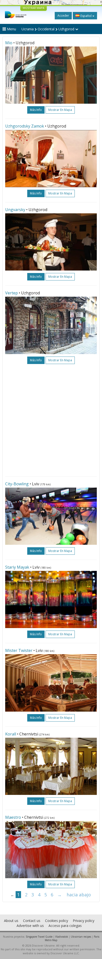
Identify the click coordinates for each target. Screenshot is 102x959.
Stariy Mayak (17, 567)
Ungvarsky (15, 209)
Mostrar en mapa (60, 110)
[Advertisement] (51, 420)
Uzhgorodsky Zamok (24, 126)
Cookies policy (56, 920)
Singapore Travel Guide (39, 936)
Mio (8, 43)
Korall (10, 734)
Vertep (11, 293)
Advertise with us (30, 925)
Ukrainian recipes (81, 936)
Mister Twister (18, 650)
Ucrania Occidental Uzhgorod (48, 29)
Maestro (13, 817)
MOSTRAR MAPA (33, 8)
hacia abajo (79, 895)
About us (11, 920)
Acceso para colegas (65, 925)
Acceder (63, 15)
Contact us (31, 920)
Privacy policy (83, 920)
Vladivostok (61, 936)
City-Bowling (17, 484)
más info (36, 110)
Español (86, 16)
